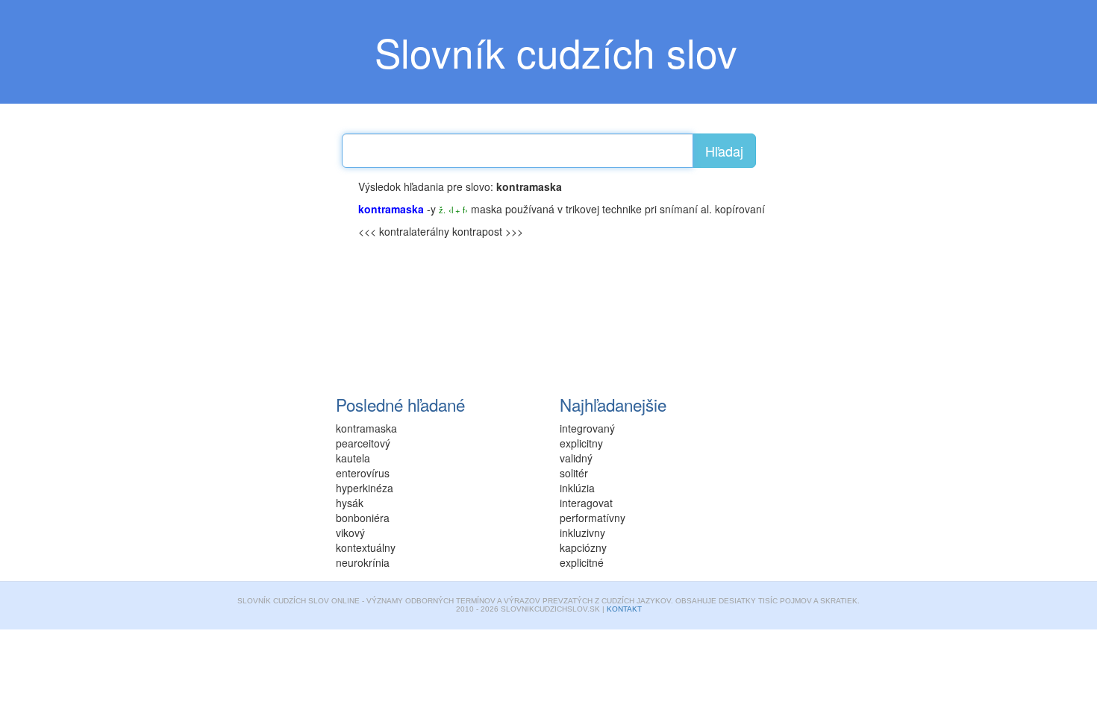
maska (486, 208)
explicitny (581, 443)
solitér (574, 472)
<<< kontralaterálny (403, 231)
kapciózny (583, 547)
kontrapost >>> (487, 231)
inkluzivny (582, 532)
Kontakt (624, 609)
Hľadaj (724, 150)
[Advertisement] (235, 272)
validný (576, 457)
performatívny (592, 517)
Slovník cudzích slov (556, 51)
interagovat (586, 502)
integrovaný (587, 428)
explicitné (582, 562)
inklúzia (577, 487)
